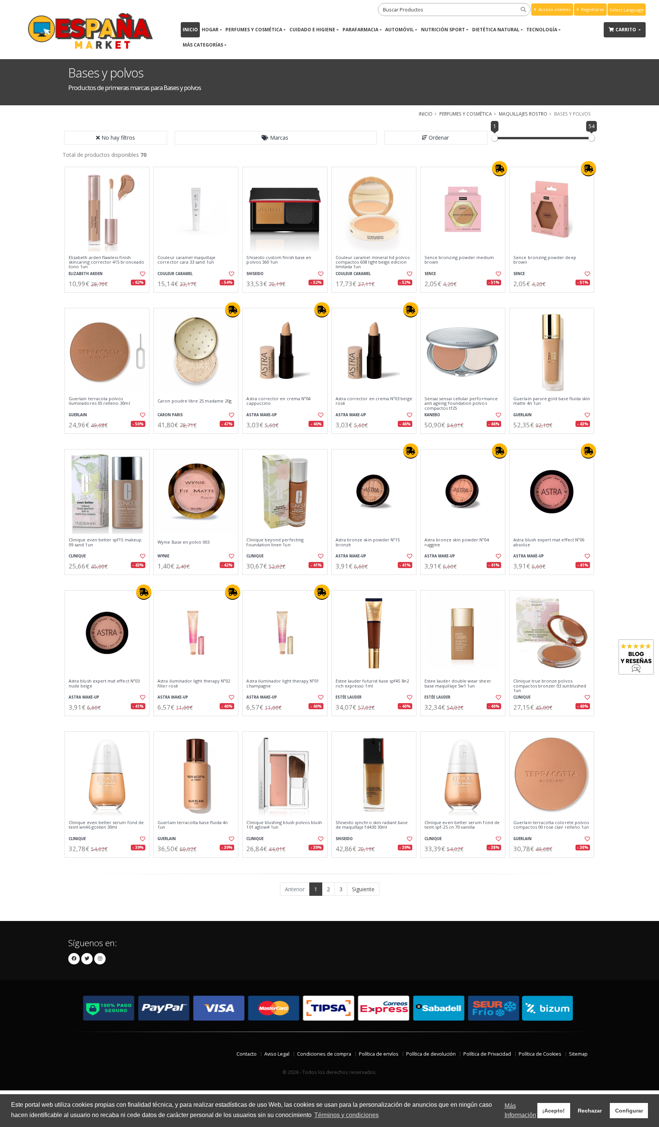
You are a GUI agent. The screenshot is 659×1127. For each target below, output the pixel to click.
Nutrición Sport (443, 29)
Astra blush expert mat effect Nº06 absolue (548, 542)
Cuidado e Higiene (312, 29)
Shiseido (255, 273)
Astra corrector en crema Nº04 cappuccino (278, 401)
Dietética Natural (495, 29)
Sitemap (578, 1054)
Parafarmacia (360, 29)
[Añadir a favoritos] (141, 274)
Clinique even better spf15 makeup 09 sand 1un (105, 542)
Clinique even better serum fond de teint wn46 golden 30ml (106, 825)
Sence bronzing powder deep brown (544, 260)
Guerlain (78, 414)
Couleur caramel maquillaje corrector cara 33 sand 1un (186, 260)
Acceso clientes (554, 9)
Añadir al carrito (109, 299)
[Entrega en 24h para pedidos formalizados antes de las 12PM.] (499, 168)
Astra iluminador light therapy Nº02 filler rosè (194, 683)
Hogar (210, 29)
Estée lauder (349, 697)
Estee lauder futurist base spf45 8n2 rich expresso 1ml (372, 683)
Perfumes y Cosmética (253, 29)
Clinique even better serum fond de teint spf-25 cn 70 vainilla (462, 825)
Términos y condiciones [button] (346, 1115)
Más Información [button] (520, 1110)
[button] (276, 138)
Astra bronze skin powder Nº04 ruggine (456, 542)
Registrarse (592, 9)
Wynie (163, 556)
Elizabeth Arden (86, 273)
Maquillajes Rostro (523, 114)
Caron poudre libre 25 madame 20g (194, 401)
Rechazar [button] (590, 1111)
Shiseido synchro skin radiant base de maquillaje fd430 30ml (372, 825)
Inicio (190, 29)
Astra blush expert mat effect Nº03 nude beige (104, 683)
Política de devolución (431, 1054)
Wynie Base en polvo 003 (183, 542)
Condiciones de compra (324, 1054)
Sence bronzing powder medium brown (459, 260)
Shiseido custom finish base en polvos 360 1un (278, 260)
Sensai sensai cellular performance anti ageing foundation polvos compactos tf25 (461, 403)
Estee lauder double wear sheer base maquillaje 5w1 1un (457, 683)
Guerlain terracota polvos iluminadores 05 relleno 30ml (99, 401)
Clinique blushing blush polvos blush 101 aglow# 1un (284, 825)
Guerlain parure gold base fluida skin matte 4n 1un (551, 401)
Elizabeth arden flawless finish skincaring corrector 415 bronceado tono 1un (106, 262)
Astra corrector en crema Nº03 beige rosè (374, 401)
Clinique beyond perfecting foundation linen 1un (274, 542)
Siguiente (363, 889)
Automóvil (399, 29)
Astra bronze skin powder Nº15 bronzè (368, 542)
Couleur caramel (175, 273)
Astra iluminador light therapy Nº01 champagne (282, 683)
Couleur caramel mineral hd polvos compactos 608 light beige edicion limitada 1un (373, 262)
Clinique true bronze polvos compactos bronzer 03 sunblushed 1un (549, 686)
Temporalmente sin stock (196, 440)
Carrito (626, 29)
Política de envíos (379, 1054)
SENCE (430, 273)
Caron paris (170, 414)
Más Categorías (203, 45)
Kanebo (432, 414)
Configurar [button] (629, 1111)
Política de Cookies (540, 1054)
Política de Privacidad (487, 1054)
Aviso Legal (276, 1054)
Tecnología (541, 29)
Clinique (77, 556)
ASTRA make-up (261, 414)
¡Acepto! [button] (553, 1111)
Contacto (246, 1054)
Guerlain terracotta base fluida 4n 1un (193, 825)
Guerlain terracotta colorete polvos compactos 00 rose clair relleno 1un (551, 825)
